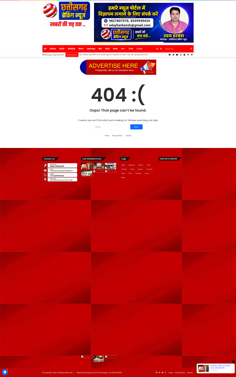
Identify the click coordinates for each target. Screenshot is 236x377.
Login (139, 49)
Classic (140, 165)
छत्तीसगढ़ (53, 49)
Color (148, 165)
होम (45, 49)
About (123, 165)
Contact (128, 136)
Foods (132, 169)
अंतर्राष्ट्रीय (71, 49)
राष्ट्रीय (61, 49)
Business (132, 165)
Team (123, 173)
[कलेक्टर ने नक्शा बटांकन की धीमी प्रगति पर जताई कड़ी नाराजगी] (86, 358)
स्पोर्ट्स (107, 49)
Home (107, 136)
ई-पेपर (131, 49)
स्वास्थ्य (115, 49)
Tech (130, 173)
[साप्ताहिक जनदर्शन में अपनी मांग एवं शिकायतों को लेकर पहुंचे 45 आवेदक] (98, 173)
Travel (147, 173)
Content (124, 169)
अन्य (122, 49)
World (123, 177)
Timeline (138, 173)
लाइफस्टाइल (91, 49)
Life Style (149, 169)
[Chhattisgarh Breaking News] (66, 15)
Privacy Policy (117, 136)
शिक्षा (100, 49)
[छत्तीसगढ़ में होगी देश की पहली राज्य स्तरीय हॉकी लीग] (86, 166)
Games (140, 169)
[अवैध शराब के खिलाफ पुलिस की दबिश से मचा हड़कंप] (110, 166)
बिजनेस (81, 49)
